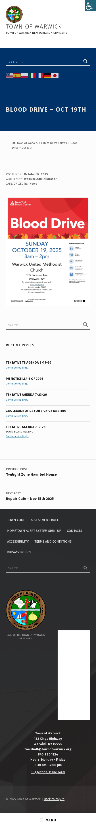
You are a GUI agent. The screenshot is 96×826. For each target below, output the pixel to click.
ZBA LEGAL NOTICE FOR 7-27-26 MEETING (36, 411)
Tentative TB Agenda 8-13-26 (28, 362)
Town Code (16, 520)
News (33, 183)
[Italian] (32, 75)
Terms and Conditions (53, 541)
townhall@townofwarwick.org (47, 749)
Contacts (74, 531)
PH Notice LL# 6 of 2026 (24, 379)
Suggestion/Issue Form (48, 772)
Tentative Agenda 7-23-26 (26, 395)
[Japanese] (55, 75)
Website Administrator (40, 179)
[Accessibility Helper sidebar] (90, 5)
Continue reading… (17, 367)
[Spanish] (17, 75)
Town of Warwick (34, 26)
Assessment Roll (45, 520)
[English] (9, 75)
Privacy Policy (19, 552)
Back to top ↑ (54, 799)
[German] (47, 75)
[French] (40, 75)
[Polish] (25, 75)
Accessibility (18, 541)
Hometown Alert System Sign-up (34, 531)
